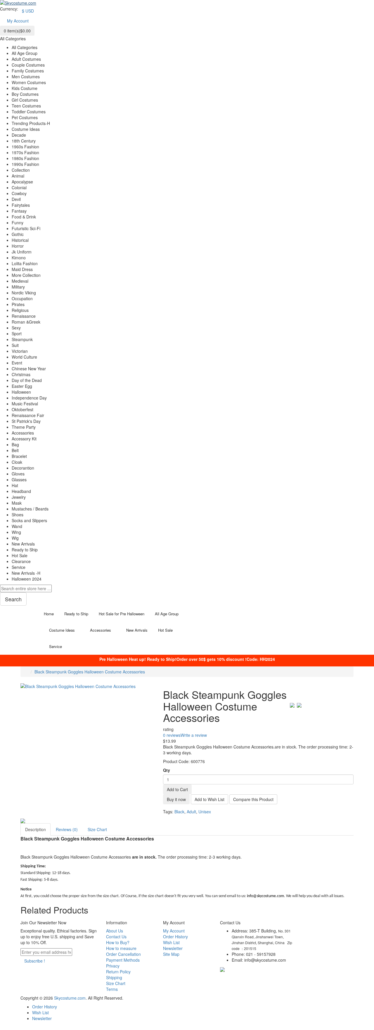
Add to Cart (177, 789)
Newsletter (173, 948)
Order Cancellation (123, 954)
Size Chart (97, 829)
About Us (114, 931)
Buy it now (176, 799)
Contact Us (116, 936)
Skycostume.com (70, 998)
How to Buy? (117, 942)
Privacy (113, 966)
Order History (175, 936)
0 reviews (172, 735)
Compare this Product (253, 799)
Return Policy (118, 972)
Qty (166, 770)
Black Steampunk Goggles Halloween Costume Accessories (89, 672)
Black (179, 811)
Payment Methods (123, 960)
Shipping (114, 977)
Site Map (171, 954)
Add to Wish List (209, 799)
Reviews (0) (67, 829)
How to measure (121, 948)
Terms (112, 989)
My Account (174, 931)
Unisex (204, 811)
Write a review (194, 735)
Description (35, 829)
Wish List (171, 942)
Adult (191, 811)
